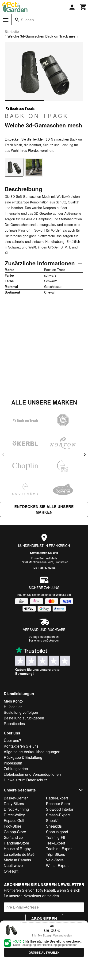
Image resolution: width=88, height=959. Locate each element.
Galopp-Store (15, 831)
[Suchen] (17, 19)
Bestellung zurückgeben (44, 640)
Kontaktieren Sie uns (44, 552)
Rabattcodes (14, 723)
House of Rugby (17, 848)
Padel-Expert (57, 798)
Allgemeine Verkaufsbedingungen (32, 751)
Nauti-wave (13, 865)
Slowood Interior (59, 809)
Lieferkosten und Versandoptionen (32, 774)
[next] (84, 454)
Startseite (12, 31)
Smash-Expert (58, 815)
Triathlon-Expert (59, 848)
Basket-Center (16, 798)
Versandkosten (62, 935)
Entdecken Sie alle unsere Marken (44, 509)
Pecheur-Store (58, 803)
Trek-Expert (55, 843)
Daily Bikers (14, 803)
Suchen (27, 20)
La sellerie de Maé (19, 854)
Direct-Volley (14, 815)
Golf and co (13, 837)
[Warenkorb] (83, 7)
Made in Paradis (17, 860)
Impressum (13, 763)
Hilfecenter (13, 706)
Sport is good (57, 831)
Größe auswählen (44, 952)
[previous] (3, 454)
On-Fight (11, 871)
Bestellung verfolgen (21, 712)
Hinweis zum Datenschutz (25, 780)
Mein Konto (13, 701)
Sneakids (54, 826)
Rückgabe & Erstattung (23, 757)
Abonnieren (44, 918)
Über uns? (12, 740)
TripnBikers (55, 854)
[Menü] (5, 20)
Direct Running (16, 809)
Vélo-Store (55, 860)
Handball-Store (16, 843)
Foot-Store (12, 826)
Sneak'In (53, 820)
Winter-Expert (57, 865)
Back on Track (37, 115)
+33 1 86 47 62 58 (44, 567)
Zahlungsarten (16, 768)
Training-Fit (55, 837)
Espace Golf (14, 820)
